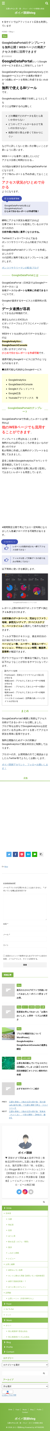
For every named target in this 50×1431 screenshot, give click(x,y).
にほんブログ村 (9, 1395)
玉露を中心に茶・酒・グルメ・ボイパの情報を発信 (25, 1423)
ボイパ (8, 1325)
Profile (9, 1347)
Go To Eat (10, 1309)
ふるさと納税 (13, 1253)
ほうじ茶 (11, 1236)
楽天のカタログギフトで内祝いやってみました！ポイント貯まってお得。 (32, 994)
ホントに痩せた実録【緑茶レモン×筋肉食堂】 (26, 1276)
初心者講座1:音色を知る (18, 1331)
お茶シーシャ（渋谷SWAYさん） (21, 1298)
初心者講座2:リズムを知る (18, 1337)
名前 (5, 924)
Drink (9, 1208)
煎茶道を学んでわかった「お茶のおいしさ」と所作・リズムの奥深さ (32, 1015)
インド (8, 1315)
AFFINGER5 (39, 1427)
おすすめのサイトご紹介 (28, 1088)
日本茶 (8, 1213)
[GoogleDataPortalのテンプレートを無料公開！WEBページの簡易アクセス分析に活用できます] (28, 854)
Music (9, 1320)
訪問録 (8, 1293)
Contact (10, 1351)
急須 (10, 1247)
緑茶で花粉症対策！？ (17, 1281)
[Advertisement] (25, 815)
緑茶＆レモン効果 (15, 1270)
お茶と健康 (10, 1264)
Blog (6, 867)
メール (6, 934)
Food (8, 1304)
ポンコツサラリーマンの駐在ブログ (20, 267)
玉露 (10, 1219)
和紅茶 (11, 1225)
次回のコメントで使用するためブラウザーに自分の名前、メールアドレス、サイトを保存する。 (25, 957)
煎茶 (10, 1230)
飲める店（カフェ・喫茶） (19, 1241)
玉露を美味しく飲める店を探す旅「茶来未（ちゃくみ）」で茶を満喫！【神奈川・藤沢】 (27, 1114)
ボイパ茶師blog (25, 12)
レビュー (11, 1258)
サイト (6, 945)
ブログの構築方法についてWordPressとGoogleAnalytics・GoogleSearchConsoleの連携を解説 (32, 1041)
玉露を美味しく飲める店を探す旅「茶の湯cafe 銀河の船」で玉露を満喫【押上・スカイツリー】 (28, 1105)
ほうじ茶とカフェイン (17, 1287)
